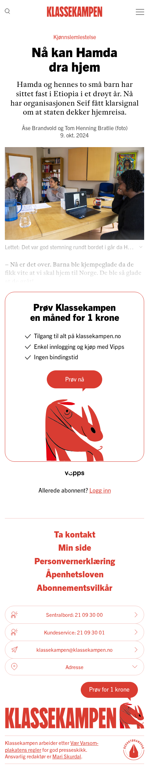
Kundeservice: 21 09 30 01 (74, 632)
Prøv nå (74, 378)
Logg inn (100, 490)
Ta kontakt (74, 533)
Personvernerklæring (74, 560)
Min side (74, 546)
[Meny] (140, 12)
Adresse (74, 667)
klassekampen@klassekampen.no (74, 649)
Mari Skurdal (66, 756)
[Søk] (7, 12)
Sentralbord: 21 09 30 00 (74, 614)
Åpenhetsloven (75, 573)
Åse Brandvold (39, 127)
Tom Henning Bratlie (89, 127)
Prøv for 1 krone (109, 689)
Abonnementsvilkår (74, 587)
